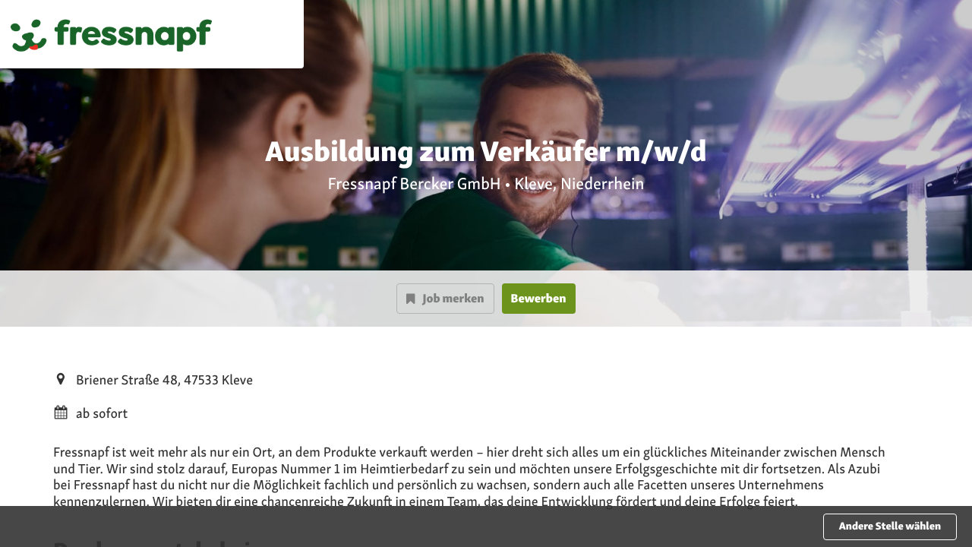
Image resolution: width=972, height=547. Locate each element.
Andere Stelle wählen (890, 526)
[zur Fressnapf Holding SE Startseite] (111, 34)
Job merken (453, 298)
